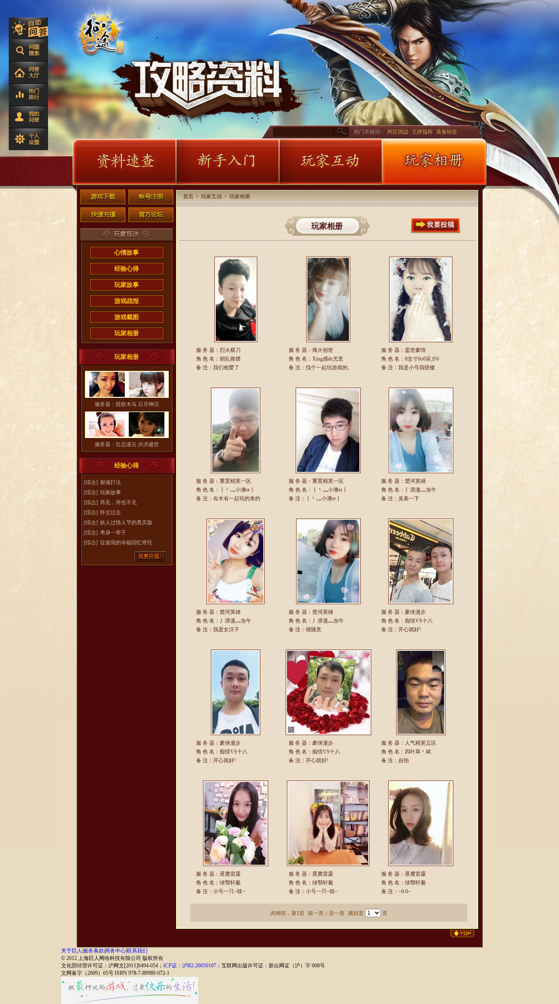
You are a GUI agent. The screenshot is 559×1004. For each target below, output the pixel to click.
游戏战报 (126, 301)
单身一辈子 (113, 533)
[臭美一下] (421, 430)
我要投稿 (151, 556)
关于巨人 (71, 951)
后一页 (337, 913)
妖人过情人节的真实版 (126, 522)
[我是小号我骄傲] (421, 299)
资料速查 (124, 162)
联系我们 (137, 951)
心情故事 (126, 252)
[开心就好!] (421, 561)
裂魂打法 (110, 482)
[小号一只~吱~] (236, 823)
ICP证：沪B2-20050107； (192, 966)
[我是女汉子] (236, 561)
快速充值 (103, 215)
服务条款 (93, 951)
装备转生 (446, 132)
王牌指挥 (422, 132)
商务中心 (115, 951)
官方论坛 (151, 215)
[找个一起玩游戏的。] (328, 299)
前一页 (316, 913)
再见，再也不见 (118, 502)
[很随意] (328, 561)
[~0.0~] (421, 823)
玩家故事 (126, 285)
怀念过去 (110, 512)
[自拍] (421, 692)
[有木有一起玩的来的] (236, 430)
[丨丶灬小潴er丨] (328, 430)
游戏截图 (126, 317)
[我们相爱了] (236, 299)
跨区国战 (397, 132)
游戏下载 (103, 197)
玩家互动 (330, 162)
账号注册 (151, 197)
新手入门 (227, 162)
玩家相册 (434, 162)
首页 (188, 196)
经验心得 (126, 268)
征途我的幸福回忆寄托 (126, 543)
